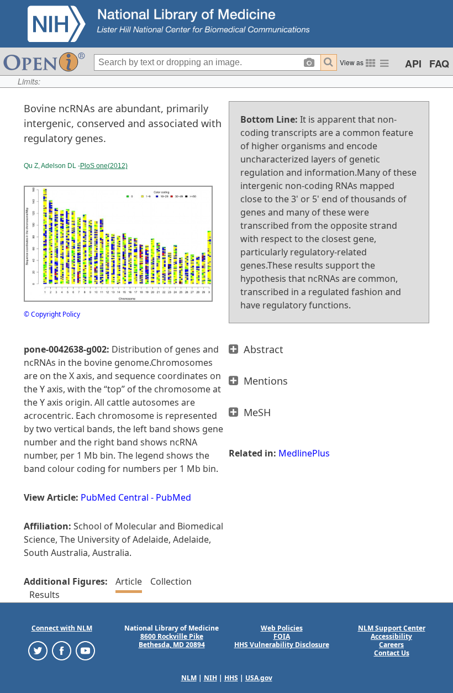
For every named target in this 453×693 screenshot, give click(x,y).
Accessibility (391, 636)
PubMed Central (115, 497)
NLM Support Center (391, 628)
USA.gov (258, 678)
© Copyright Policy (52, 314)
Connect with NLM (61, 628)
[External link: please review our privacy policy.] (38, 650)
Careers (391, 644)
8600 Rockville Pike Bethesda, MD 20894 (172, 640)
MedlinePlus (304, 453)
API (413, 63)
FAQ (439, 63)
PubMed (173, 497)
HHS (231, 678)
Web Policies (282, 628)
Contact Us (391, 653)
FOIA (281, 636)
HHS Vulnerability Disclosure (281, 644)
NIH (210, 678)
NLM (189, 678)
